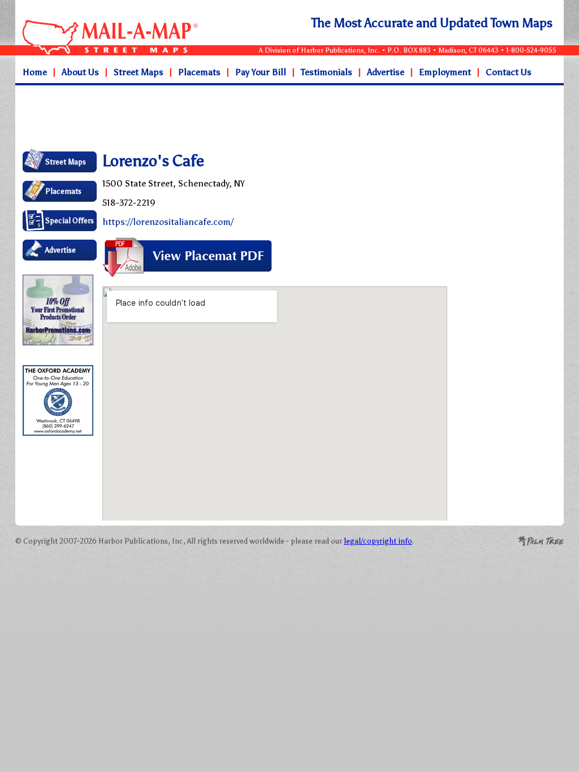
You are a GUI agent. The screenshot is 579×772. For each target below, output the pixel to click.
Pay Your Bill (260, 72)
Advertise (385, 72)
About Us (80, 72)
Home (35, 72)
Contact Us (509, 72)
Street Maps (138, 72)
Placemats (199, 72)
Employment (445, 72)
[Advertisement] (244, 117)
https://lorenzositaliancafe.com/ (168, 221)
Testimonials (326, 72)
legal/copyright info (378, 541)
